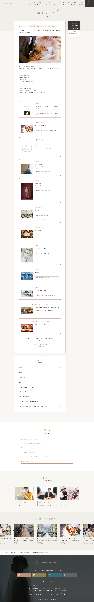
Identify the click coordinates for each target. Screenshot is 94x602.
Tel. (47, 585)
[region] (74, 33)
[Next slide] (79, 530)
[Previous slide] (14, 530)
